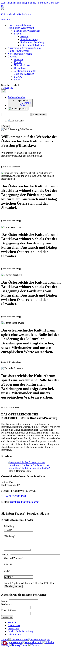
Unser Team (20, 68)
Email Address (9, 610)
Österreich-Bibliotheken (32, 45)
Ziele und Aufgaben (24, 73)
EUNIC (18, 76)
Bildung (18, 33)
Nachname (6, 604)
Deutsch (23, 105)
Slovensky (7, 88)
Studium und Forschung (32, 42)
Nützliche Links (22, 65)
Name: (5, 601)
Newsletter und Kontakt (20, 53)
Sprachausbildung (29, 39)
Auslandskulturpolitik (25, 71)
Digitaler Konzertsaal (18, 50)
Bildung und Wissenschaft (21, 27)
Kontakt (18, 62)
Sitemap (12, 622)
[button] (16, 97)
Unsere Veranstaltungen (19, 25)
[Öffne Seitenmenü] (18, 108)
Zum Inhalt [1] (8, 2)
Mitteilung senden (13, 586)
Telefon (8, 577)
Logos (17, 79)
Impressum (13, 628)
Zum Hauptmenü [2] (27, 2)
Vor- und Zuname (13, 558)
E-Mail (8, 564)
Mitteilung (9, 536)
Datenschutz (14, 625)
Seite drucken (14, 634)
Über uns (12, 56)
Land (7, 570)
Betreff (8, 530)
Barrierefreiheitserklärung (20, 631)
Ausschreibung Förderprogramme (24, 48)
